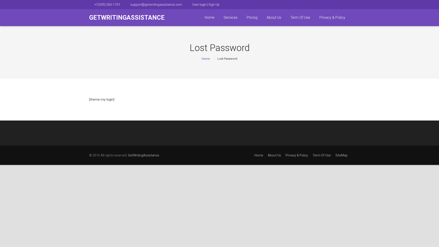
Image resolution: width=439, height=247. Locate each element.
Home (206, 58)
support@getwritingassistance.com (156, 4)
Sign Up (214, 4)
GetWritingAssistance (143, 155)
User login (199, 4)
